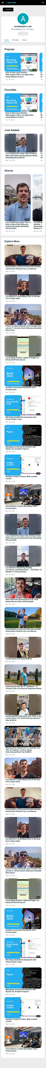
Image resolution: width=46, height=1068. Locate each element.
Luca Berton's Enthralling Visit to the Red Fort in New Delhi (23, 297)
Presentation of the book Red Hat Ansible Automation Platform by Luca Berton (23, 268)
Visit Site (8, 9)
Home (7, 40)
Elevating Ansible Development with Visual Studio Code (21, 418)
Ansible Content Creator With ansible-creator (22, 478)
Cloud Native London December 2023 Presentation (21, 507)
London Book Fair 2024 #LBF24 (19, 659)
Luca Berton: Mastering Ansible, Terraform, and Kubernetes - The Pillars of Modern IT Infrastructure (24, 570)
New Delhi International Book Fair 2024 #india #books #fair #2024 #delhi (22, 600)
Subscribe (23, 33)
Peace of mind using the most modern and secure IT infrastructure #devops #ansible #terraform (23, 328)
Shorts (24, 40)
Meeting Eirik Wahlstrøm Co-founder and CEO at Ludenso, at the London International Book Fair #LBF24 (23, 750)
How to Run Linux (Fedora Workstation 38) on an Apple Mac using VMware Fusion (20, 75)
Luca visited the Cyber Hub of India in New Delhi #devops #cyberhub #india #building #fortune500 (21, 156)
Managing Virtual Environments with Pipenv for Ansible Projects (21, 448)
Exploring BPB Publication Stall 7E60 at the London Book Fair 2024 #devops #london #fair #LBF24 (23, 718)
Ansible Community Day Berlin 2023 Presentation (21, 388)
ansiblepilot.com (18, 29)
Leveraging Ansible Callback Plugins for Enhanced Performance (22, 359)
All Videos (15, 40)
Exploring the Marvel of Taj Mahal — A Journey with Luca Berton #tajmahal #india (23, 687)
